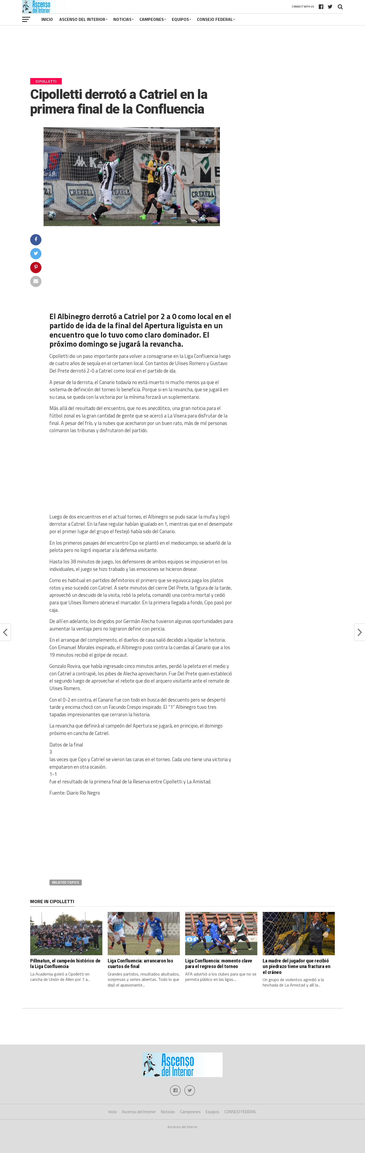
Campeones (151, 19)
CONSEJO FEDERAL (215, 19)
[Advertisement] (182, 54)
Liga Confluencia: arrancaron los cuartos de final (140, 963)
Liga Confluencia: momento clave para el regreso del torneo (218, 963)
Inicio (47, 19)
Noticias (122, 19)
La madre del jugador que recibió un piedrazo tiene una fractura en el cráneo (296, 966)
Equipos (180, 19)
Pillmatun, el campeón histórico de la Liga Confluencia (65, 963)
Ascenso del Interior (82, 19)
